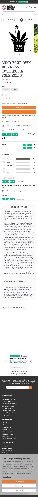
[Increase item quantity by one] (9, 98)
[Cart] (30, 7)
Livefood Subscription (8, 453)
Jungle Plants (23, 58)
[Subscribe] (30, 387)
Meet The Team (6, 436)
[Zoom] (30, 50)
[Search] (34, 13)
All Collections (6, 415)
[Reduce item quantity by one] (3, 98)
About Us (4, 422)
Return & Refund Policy (9, 438)
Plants (8, 58)
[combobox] (19, 13)
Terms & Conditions (7, 432)
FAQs (3, 425)
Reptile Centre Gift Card (9, 399)
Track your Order (7, 448)
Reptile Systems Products (9, 403)
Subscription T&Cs (7, 434)
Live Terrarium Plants (8, 406)
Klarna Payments (7, 450)
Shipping (11, 103)
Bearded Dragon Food (8, 410)
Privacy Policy (6, 429)
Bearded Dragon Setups (9, 413)
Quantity (4, 95)
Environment (14, 58)
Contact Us (5, 446)
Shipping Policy (6, 427)
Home (3, 58)
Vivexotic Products (7, 401)
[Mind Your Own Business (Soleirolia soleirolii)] (14, 329)
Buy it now (19, 112)
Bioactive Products (7, 408)
